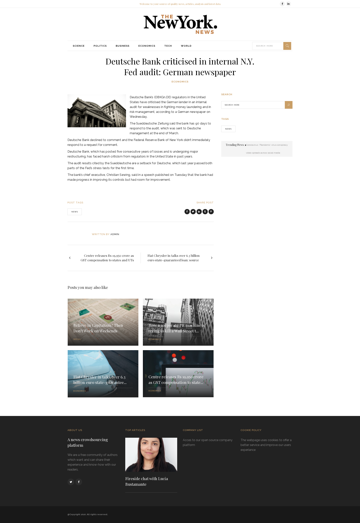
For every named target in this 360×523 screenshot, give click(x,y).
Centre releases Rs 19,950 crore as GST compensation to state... (175, 379)
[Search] (287, 46)
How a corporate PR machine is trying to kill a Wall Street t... (176, 327)
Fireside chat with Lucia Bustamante (146, 481)
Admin (114, 234)
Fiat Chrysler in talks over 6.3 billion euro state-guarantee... (100, 379)
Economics (180, 81)
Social (77, 339)
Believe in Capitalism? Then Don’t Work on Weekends (98, 327)
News (74, 212)
